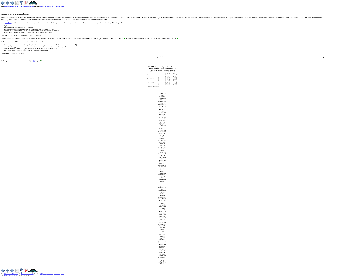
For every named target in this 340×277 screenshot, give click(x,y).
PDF (15, 275)
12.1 (118, 38)
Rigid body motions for (46, 6)
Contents (57, 6)
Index (62, 6)
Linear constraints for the (11, 6)
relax (4, 275)
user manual (9, 275)
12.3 (34, 61)
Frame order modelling (27, 6)
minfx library (8, 23)
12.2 (170, 38)
